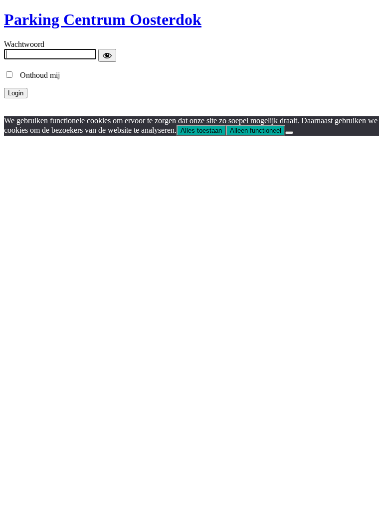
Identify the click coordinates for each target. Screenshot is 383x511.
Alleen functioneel (255, 130)
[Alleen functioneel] (289, 132)
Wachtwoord (24, 44)
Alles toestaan (201, 130)
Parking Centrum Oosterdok (102, 19)
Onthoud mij (37, 75)
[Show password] (107, 55)
